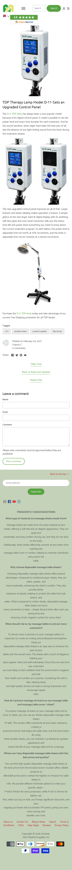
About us (8, 822)
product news (20, 331)
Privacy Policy (62, 825)
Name (5, 399)
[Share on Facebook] (12, 355)
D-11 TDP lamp (14, 114)
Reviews (47, 825)
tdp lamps (57, 331)
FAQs (21, 825)
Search (52, 822)
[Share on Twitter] (17, 355)
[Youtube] (14, 501)
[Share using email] (25, 355)
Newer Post (36, 380)
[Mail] (5, 501)
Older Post (36, 364)
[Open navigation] (23, 8)
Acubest (45, 834)
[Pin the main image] (21, 355)
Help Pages (33, 825)
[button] (6, 16)
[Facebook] (9, 501)
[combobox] (39, 8)
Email (5, 412)
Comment (7, 424)
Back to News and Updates (36, 372)
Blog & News (38, 822)
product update (40, 331)
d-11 (6, 331)
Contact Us (22, 822)
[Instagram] (18, 501)
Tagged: (6, 325)
